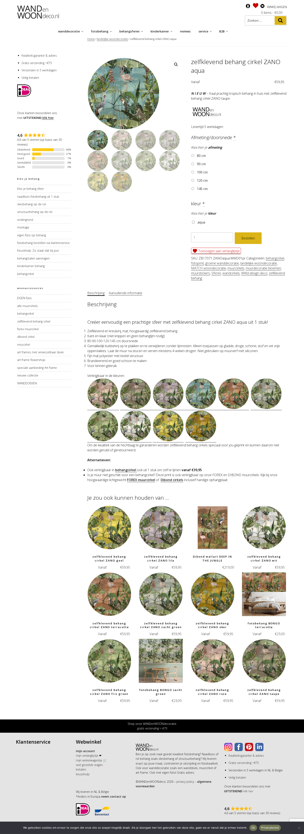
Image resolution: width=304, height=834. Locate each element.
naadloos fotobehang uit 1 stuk (38, 196)
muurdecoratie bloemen (263, 268)
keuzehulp (83, 774)
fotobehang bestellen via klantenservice (43, 243)
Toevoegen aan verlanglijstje (218, 251)
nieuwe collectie (27, 375)
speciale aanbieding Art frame (37, 368)
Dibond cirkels (172, 480)
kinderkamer (160, 31)
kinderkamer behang (31, 266)
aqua (201, 222)
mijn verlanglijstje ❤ (89, 756)
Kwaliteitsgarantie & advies (39, 55)
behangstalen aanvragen (33, 258)
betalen (81, 769)
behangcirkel (275, 258)
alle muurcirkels (27, 306)
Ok (253, 827)
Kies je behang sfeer (30, 189)
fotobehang (99, 31)
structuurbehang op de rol (34, 212)
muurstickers (200, 273)
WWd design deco (254, 273)
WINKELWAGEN (277, 7)
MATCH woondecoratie (208, 268)
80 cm (201, 155)
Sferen (216, 273)
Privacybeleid (270, 827)
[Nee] (299, 828)
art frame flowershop (31, 360)
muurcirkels (235, 268)
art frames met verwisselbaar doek (40, 352)
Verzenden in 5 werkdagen (39, 70)
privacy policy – (186, 782)
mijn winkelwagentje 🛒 (91, 760)
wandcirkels (231, 273)
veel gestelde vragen (89, 765)
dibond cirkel (26, 337)
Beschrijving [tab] (96, 293)
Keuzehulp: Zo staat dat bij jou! (38, 250)
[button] (176, 64)
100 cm (202, 172)
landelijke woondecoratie (112, 39)
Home (91, 39)
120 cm (202, 180)
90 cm (201, 164)
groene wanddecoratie (222, 263)
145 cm (202, 188)
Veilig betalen (30, 78)
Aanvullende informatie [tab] (125, 293)
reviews (185, 31)
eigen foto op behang (31, 235)
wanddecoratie (69, 31)
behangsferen (129, 31)
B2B (222, 31)
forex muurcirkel (28, 329)
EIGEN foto (24, 298)
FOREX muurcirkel (141, 480)
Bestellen (248, 238)
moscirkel (23, 345)
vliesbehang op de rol (31, 204)
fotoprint (197, 263)
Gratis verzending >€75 (37, 63)
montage (23, 227)
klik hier (48, 118)
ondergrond (25, 220)
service (203, 31)
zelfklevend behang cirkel (33, 321)
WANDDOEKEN (27, 383)
